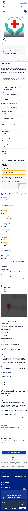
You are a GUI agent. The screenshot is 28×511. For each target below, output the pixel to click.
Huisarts (4, 40)
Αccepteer (22, 508)
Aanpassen (5, 508)
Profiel (3, 59)
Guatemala (14, 497)
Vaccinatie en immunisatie (7, 440)
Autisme (8, 434)
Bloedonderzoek (21, 434)
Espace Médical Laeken (6, 446)
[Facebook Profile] (6, 291)
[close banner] (2, 2)
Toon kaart (14, 305)
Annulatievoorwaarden (17, 349)
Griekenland (9, 495)
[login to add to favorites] (22, 18)
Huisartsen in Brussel (5, 427)
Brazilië (18, 497)
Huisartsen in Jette (15, 427)
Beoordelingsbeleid (15, 181)
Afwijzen (14, 508)
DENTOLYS (14, 446)
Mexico (16, 495)
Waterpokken (14, 434)
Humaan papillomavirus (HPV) (20, 440)
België (13, 495)
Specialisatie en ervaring (13, 60)
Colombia (19, 495)
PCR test (3, 434)
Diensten (23, 60)
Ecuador (10, 497)
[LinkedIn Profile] (4, 291)
